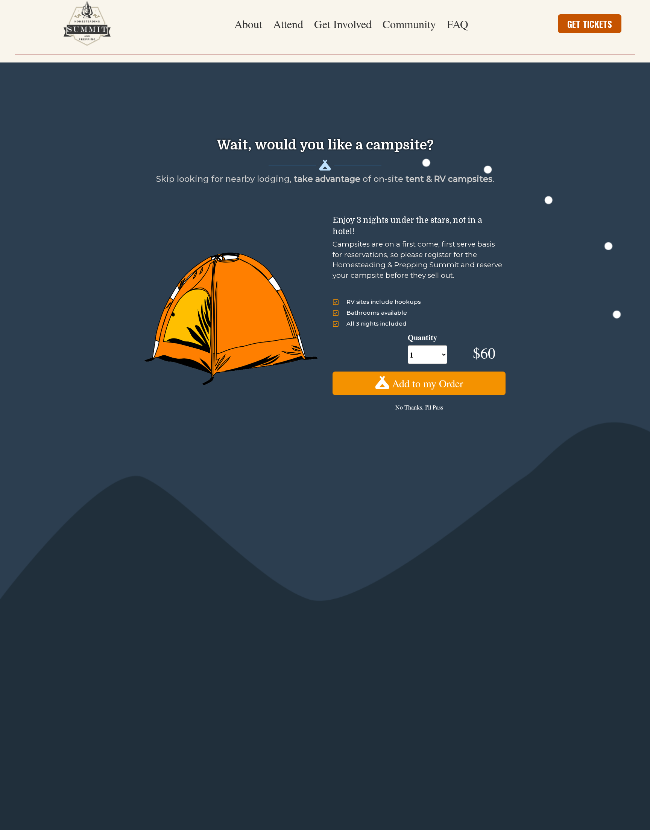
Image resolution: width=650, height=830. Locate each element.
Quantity (422, 337)
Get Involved (343, 23)
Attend (288, 23)
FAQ (457, 23)
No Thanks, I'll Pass (419, 407)
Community (409, 23)
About (248, 23)
